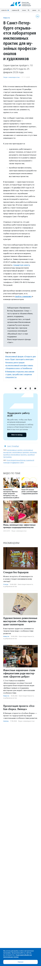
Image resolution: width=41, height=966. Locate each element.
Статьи (5, 584)
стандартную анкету (21, 265)
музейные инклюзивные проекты (15, 455)
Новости (6, 18)
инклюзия (33, 452)
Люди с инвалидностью (11, 77)
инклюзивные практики (20, 452)
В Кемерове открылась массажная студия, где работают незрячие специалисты (19, 374)
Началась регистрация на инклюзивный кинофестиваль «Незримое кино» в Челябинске (19, 365)
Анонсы (6, 721)
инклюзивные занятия (15, 450)
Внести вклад (16, 435)
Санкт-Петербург (13, 446)
